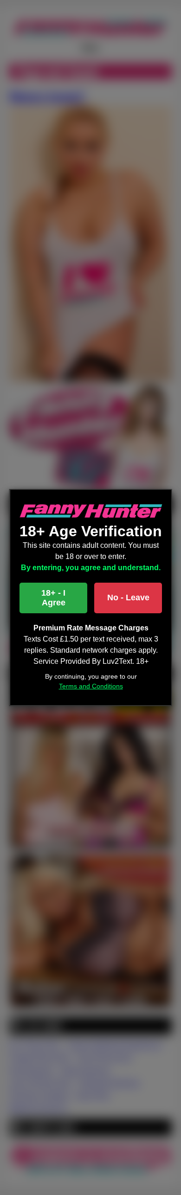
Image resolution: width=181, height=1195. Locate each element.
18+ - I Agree (53, 597)
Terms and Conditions (90, 686)
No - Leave (128, 597)
